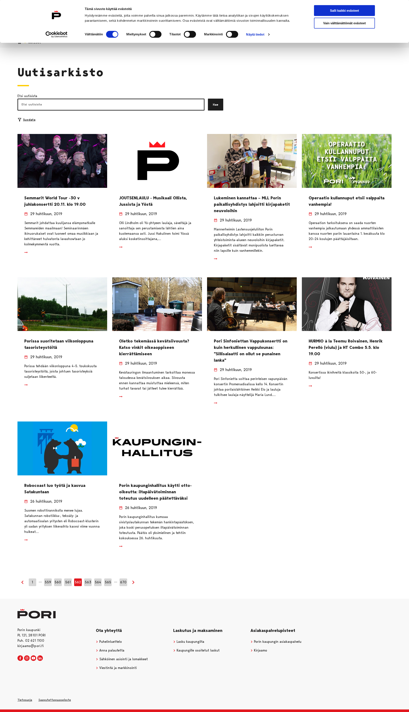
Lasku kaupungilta (190, 642)
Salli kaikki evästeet (344, 10)
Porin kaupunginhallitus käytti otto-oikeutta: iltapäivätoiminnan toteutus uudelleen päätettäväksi (155, 492)
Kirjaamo (260, 650)
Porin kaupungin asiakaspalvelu (277, 642)
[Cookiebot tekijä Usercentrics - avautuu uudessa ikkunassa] (56, 34)
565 (108, 582)
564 (98, 582)
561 (68, 582)
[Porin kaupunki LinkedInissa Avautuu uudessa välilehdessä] (40, 658)
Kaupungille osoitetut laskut (198, 650)
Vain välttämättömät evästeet (344, 23)
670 (123, 582)
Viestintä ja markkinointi (117, 668)
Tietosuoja (24, 700)
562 (78, 582)
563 (88, 582)
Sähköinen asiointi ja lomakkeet (123, 659)
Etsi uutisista (27, 96)
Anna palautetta (111, 650)
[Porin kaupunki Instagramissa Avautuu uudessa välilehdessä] (27, 658)
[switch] (155, 34)
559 (48, 582)
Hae (215, 104)
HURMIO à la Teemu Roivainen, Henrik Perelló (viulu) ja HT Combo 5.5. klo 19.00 (346, 347)
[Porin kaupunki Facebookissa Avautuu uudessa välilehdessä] (20, 658)
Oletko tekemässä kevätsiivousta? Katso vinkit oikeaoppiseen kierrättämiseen (154, 347)
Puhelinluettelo (110, 642)
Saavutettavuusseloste (54, 700)
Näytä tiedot (255, 34)
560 (58, 582)
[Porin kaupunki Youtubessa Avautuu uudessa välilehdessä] (33, 658)
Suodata (29, 120)
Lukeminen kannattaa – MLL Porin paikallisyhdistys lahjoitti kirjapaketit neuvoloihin (252, 204)
